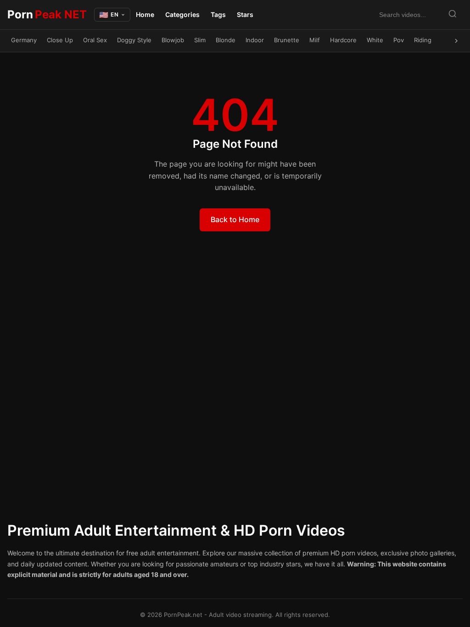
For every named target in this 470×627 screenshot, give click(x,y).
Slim (200, 40)
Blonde (225, 40)
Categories (182, 14)
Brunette (286, 40)
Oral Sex (95, 40)
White (375, 40)
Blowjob (173, 40)
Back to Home (235, 219)
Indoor (255, 40)
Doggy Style (134, 40)
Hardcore (343, 40)
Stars (245, 14)
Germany (24, 40)
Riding (422, 40)
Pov (398, 40)
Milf (314, 40)
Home (145, 14)
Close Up (60, 40)
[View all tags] (456, 40)
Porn (47, 14)
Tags (218, 14)
